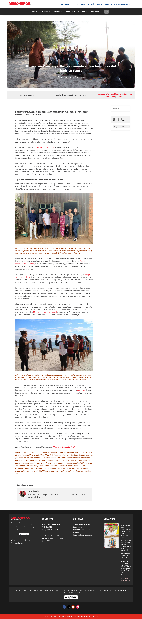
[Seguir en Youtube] (73, 607)
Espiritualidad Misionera (83, 535)
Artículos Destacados (82, 529)
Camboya (81, 390)
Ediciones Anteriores (81, 524)
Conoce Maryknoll (87, 4)
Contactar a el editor (50, 535)
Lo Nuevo (44, 12)
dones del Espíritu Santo (44, 147)
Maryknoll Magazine (104, 4)
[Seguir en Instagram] (77, 607)
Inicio (34, 12)
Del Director (65, 4)
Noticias (120, 96)
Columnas (69, 12)
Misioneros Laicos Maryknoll (45, 312)
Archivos (75, 4)
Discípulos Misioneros (122, 4)
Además (81, 12)
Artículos (56, 12)
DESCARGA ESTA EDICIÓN (125, 580)
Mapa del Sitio (17, 543)
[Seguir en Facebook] (64, 607)
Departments (103, 94)
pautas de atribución (31, 529)
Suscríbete (94, 12)
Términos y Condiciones (21, 540)
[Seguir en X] (69, 607)
